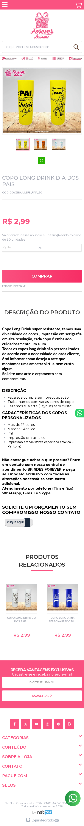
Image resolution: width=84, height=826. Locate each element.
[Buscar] (76, 47)
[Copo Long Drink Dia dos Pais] (21, 610)
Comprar (42, 276)
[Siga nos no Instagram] (48, 724)
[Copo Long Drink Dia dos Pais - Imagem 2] (41, 145)
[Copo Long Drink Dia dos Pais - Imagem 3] (59, 145)
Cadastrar (41, 695)
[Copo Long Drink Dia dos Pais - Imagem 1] (23, 145)
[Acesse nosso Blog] (70, 724)
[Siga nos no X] (26, 724)
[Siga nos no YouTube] (37, 724)
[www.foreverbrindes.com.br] (42, 25)
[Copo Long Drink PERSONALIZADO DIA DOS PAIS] (62, 610)
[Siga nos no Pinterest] (59, 724)
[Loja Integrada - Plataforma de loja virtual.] (42, 820)
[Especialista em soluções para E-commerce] (44, 814)
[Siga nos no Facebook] (15, 724)
